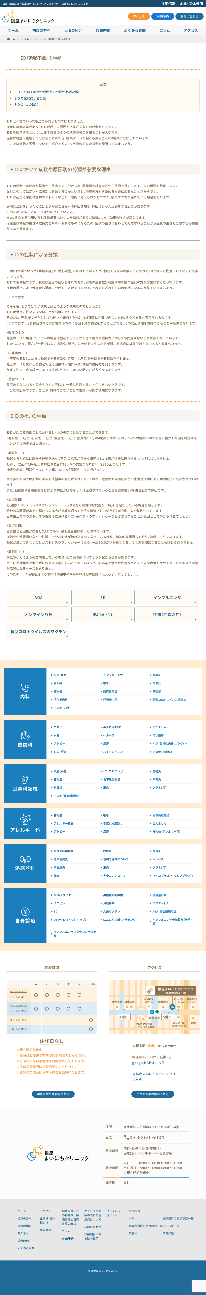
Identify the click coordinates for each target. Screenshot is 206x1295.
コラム (164, 30)
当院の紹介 (73, 30)
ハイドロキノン (113, 752)
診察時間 (103, 30)
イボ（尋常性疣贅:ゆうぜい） (169, 743)
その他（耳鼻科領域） (66, 796)
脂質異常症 (110, 691)
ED (103, 597)
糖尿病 (58, 691)
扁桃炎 (156, 771)
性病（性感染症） (167, 614)
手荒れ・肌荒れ (112, 727)
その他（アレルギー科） (166, 831)
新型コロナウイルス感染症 (169, 699)
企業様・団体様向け (47, 1220)
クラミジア (159, 787)
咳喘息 (156, 691)
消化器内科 (61, 699)
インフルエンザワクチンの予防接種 (75, 934)
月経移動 (108, 903)
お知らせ (23, 1233)
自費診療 (168, 1233)
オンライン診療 (39, 614)
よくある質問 (135, 30)
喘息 (106, 683)
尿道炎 (156, 851)
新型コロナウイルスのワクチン (38, 631)
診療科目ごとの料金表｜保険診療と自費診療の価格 (70, 1217)
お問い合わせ (189, 16)
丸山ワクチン (111, 911)
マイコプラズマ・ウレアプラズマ (173, 876)
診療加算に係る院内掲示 (92, 1236)
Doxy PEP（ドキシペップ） (70, 920)
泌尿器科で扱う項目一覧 (178, 1218)
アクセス (139, 16)
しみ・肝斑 (60, 752)
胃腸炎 (156, 675)
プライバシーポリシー (114, 1213)
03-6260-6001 (147, 1137)
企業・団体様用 (191, 3)
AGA (38, 597)
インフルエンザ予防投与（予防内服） (172, 922)
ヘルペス (108, 735)
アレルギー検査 (63, 823)
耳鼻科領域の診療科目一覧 (146, 1226)
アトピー (59, 743)
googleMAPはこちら (148, 1062)
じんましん (159, 727)
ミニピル (59, 903)
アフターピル (160, 903)
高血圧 (156, 683)
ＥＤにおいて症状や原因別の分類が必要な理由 (47, 91)
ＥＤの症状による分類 (30, 98)
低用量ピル (103, 614)
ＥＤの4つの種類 (26, 104)
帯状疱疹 (158, 735)
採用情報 (168, 3)
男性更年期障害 (63, 851)
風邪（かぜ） (61, 675)
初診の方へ (41, 30)
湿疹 (106, 743)
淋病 (106, 787)
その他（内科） (62, 708)
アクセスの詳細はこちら (153, 1094)
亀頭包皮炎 (61, 859)
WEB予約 (163, 16)
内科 (131, 1218)
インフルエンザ (167, 597)
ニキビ (58, 727)
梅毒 (56, 876)
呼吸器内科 (110, 699)
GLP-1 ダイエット (65, 895)
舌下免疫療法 (111, 779)
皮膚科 (133, 1233)
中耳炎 (156, 779)
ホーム (13, 30)
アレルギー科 (171, 1226)
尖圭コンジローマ (114, 876)
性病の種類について (116, 859)
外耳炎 (58, 787)
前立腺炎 (59, 867)
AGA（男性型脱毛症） (165, 911)
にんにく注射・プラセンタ (119, 920)
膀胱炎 (107, 851)
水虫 (56, 735)
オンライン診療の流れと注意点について (92, 1215)
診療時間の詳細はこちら (53, 1094)
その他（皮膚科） (162, 752)
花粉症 (58, 683)
